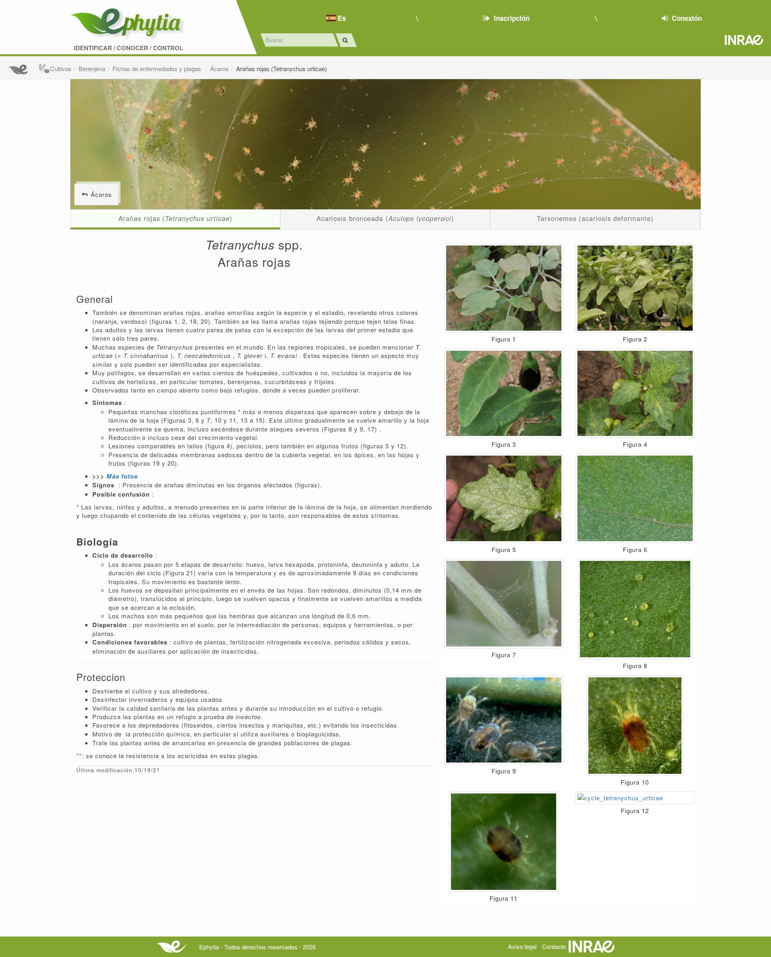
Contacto (554, 946)
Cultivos (60, 68)
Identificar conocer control (128, 48)
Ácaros (219, 68)
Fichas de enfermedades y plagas (157, 68)
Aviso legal (522, 946)
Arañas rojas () (175, 218)
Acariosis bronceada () (385, 218)
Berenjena (92, 68)
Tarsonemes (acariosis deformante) (595, 218)
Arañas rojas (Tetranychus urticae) (281, 68)
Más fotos (122, 476)
